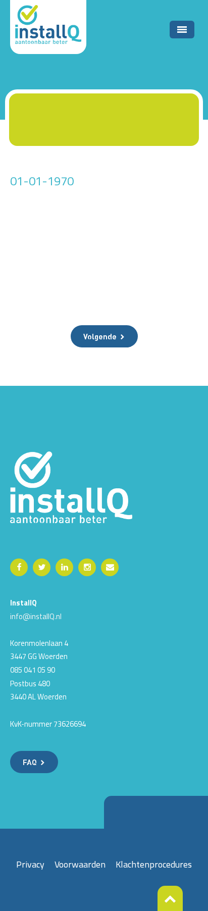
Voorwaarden (80, 864)
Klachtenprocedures (154, 864)
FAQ (30, 762)
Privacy (30, 864)
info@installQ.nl (36, 616)
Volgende (100, 336)
